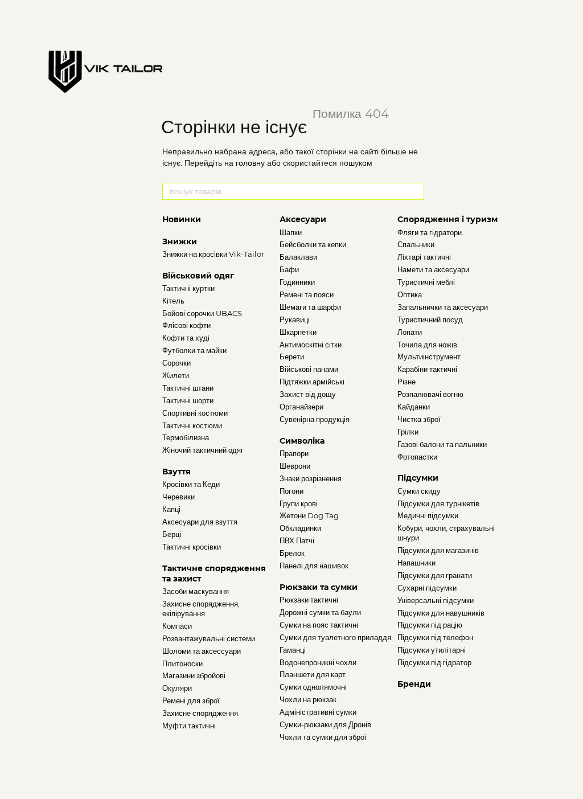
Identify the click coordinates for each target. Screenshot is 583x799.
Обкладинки (300, 527)
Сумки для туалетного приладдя (335, 637)
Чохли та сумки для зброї (323, 736)
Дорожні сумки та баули (320, 612)
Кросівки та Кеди (191, 484)
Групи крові (299, 503)
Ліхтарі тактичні (424, 256)
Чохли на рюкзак (308, 699)
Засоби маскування (195, 591)
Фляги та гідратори (429, 232)
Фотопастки (417, 456)
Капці (171, 509)
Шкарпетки (298, 332)
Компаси (177, 625)
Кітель (173, 300)
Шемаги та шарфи (310, 307)
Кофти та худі (186, 337)
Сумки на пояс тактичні (319, 624)
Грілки (407, 431)
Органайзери (301, 406)
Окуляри (177, 688)
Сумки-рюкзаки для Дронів (325, 724)
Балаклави (298, 256)
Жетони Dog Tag (309, 515)
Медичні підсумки (427, 515)
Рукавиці (295, 319)
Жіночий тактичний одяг (203, 449)
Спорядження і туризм (447, 219)
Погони (291, 490)
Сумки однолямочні (313, 686)
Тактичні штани (188, 387)
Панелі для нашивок (314, 565)
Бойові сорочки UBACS (202, 313)
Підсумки (417, 478)
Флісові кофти (186, 325)
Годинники (297, 281)
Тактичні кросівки (191, 546)
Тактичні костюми (192, 425)
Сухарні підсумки (427, 587)
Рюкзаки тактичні (309, 599)
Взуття (176, 471)
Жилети (175, 375)
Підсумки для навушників (441, 612)
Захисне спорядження (200, 713)
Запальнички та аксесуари (442, 307)
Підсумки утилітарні (431, 649)
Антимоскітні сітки (311, 344)
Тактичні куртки (188, 288)
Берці (171, 534)
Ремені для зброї (191, 700)
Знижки (179, 241)
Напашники (416, 562)
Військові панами (309, 369)
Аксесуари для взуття (199, 521)
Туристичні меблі (426, 281)
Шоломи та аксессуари (201, 650)
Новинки (181, 219)
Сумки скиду (419, 490)
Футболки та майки (194, 350)
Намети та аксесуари (433, 269)
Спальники (415, 244)
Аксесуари (303, 219)
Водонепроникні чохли (318, 662)
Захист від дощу (308, 394)
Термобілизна (185, 437)
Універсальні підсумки (435, 600)
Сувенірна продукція (315, 419)
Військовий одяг (198, 276)
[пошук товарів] (415, 191)
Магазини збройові (193, 675)
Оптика (409, 294)
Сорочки (176, 362)
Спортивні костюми (195, 412)
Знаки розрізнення (311, 478)
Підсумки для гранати (434, 575)
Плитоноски (182, 663)
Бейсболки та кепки (313, 244)
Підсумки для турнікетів (438, 503)
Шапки (291, 232)
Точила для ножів (427, 344)
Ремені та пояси (307, 294)
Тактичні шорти (188, 400)
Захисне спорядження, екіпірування (201, 608)
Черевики (178, 496)
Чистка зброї (419, 419)
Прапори (294, 453)
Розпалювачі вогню (430, 394)
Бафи (289, 269)
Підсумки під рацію (429, 624)
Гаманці (293, 649)
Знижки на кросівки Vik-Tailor (213, 254)
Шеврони (295, 465)
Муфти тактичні (189, 725)
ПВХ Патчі (297, 540)
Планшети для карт (313, 674)
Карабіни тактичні (427, 369)
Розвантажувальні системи (208, 638)
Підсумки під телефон (435, 637)
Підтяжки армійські (312, 381)
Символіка (302, 441)
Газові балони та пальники (442, 444)
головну (250, 163)
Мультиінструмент (429, 356)
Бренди (414, 684)
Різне (406, 381)
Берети (292, 356)
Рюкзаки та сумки (319, 587)
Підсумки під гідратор (434, 662)
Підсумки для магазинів (438, 550)
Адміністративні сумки (318, 711)
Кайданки (413, 406)
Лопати (409, 332)
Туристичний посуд (430, 319)
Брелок (292, 553)
